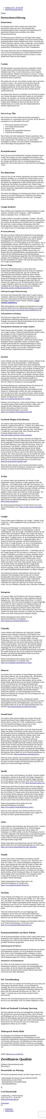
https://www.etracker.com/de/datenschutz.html (16, 412)
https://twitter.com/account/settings (31, 507)
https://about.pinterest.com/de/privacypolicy (22, 706)
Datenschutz (9, 1111)
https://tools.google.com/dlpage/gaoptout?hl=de (17, 288)
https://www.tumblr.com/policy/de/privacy (15, 885)
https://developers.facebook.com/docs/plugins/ (16, 435)
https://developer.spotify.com (35, 783)
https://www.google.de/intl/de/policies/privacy (16, 925)
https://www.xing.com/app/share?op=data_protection (18, 847)
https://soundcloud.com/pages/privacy (26, 754)
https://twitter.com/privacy (9, 501)
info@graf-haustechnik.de (14, 9)
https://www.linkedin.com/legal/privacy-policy (16, 663)
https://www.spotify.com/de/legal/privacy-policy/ (17, 807)
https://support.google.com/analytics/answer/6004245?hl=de (21, 310)
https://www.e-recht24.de (14, 1054)
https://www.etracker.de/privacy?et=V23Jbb (15, 399)
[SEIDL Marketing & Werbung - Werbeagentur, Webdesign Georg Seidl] (3, 1117)
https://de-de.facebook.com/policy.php (14, 461)
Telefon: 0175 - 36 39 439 (14, 8)
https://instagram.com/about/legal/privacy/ (15, 621)
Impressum (9, 1109)
